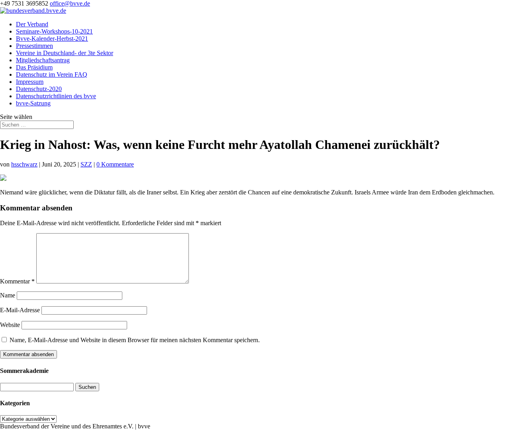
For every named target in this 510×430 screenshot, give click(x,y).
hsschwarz (24, 164)
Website (10, 324)
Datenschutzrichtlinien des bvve (56, 96)
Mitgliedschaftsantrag (43, 60)
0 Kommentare (115, 164)
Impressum (29, 81)
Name (7, 295)
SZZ (86, 164)
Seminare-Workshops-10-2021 (54, 31)
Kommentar (17, 281)
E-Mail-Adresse (20, 310)
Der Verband (32, 24)
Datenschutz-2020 (39, 88)
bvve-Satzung (33, 103)
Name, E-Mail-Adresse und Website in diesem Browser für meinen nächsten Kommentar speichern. (135, 340)
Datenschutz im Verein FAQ (51, 74)
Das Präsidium (34, 67)
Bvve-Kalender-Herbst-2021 (52, 38)
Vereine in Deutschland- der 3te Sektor (64, 53)
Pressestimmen (34, 45)
